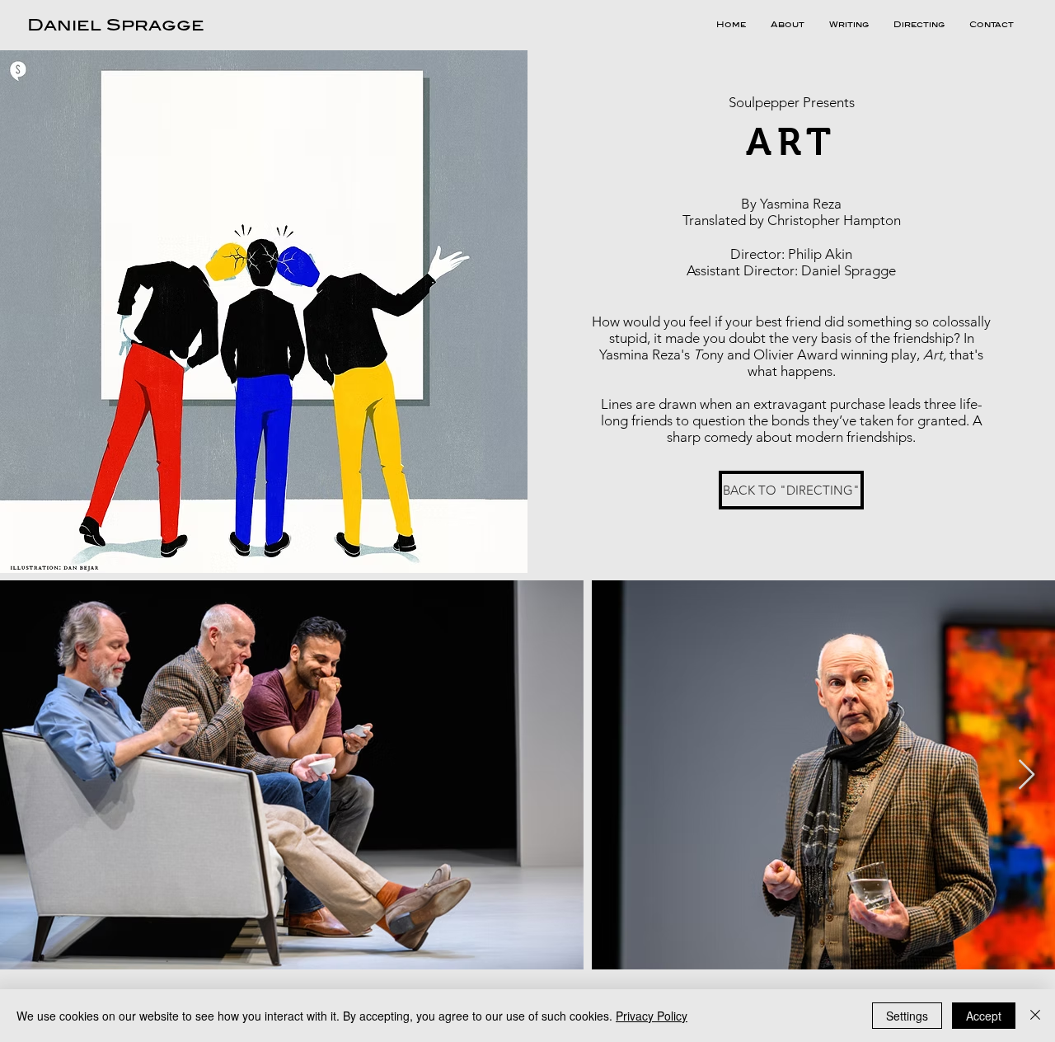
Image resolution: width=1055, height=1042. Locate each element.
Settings (907, 1015)
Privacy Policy (651, 1015)
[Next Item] (1026, 775)
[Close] (1035, 1015)
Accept (983, 1015)
